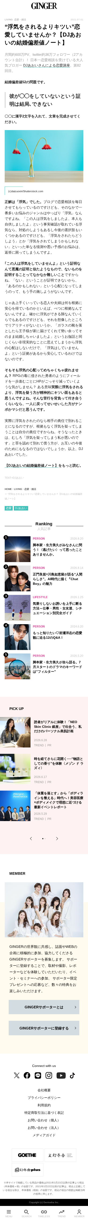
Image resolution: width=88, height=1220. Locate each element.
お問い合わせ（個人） (44, 1120)
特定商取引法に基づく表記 (44, 1113)
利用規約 (44, 1105)
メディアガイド (44, 1135)
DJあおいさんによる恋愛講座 (46, 65)
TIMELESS (44, 1216)
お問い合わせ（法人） (44, 1128)
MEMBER (79, 1216)
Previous (31, 839)
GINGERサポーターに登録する (44, 1028)
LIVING (18, 489)
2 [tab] (45, 839)
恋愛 (8, 508)
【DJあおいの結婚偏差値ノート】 (31, 465)
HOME (8, 489)
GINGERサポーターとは (44, 1007)
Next (56, 839)
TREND (62, 1216)
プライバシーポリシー (44, 1098)
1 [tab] (43, 839)
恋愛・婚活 (30, 489)
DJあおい (21, 508)
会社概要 (44, 1090)
